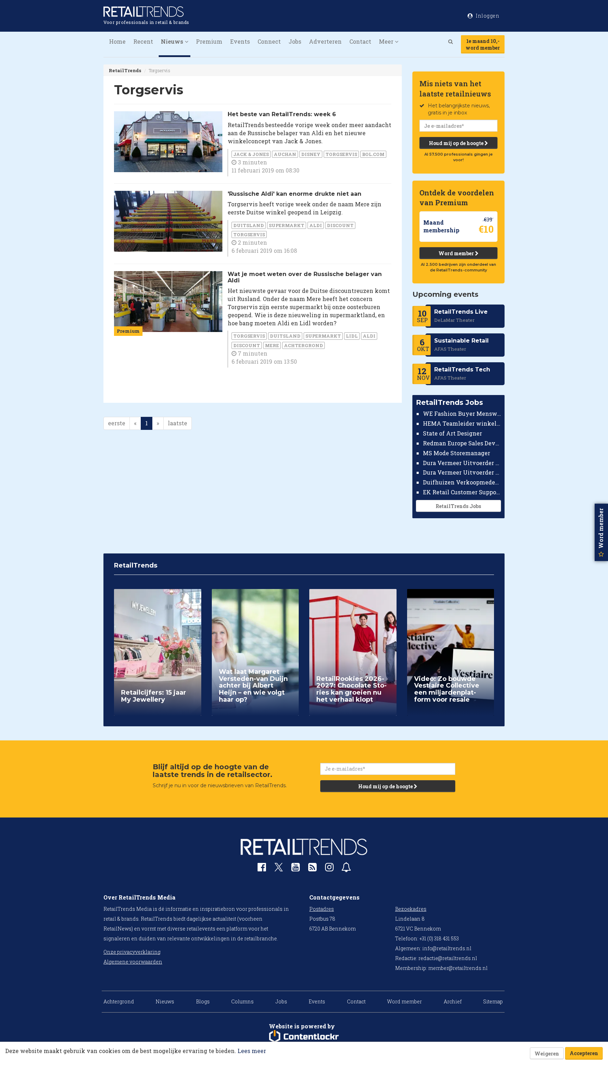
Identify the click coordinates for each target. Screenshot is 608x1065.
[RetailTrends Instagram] (329, 868)
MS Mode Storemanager (456, 453)
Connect (269, 41)
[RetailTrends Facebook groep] (261, 868)
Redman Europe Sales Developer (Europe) (462, 443)
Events (240, 41)
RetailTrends (125, 70)
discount (340, 225)
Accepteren (584, 1053)
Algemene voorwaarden (132, 961)
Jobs (295, 41)
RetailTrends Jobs (458, 506)
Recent (143, 41)
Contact (360, 41)
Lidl (352, 336)
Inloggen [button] (487, 15)
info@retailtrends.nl (446, 948)
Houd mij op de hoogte (456, 143)
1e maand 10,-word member (483, 44)
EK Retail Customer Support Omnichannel (462, 492)
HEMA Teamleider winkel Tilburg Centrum (462, 423)
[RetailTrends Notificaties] (346, 868)
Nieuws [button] (173, 41)
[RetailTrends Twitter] (278, 869)
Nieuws (165, 1001)
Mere (272, 345)
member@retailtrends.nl (458, 968)
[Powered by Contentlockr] (304, 1036)
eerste (116, 423)
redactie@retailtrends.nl (447, 958)
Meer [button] (387, 41)
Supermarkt (286, 225)
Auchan (285, 154)
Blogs (203, 1001)
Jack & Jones (251, 154)
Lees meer (252, 1050)
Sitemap (493, 1001)
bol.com (373, 154)
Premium (209, 41)
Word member (456, 253)
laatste (177, 423)
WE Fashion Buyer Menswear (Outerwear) (462, 413)
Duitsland (248, 225)
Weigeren (546, 1053)
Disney (311, 154)
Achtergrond (303, 345)
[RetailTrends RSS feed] (312, 868)
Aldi (315, 225)
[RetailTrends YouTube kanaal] (295, 868)
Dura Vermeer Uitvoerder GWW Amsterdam (462, 462)
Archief (453, 1001)
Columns (242, 1001)
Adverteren (325, 41)
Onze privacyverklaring (131, 951)
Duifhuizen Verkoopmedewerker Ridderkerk (462, 482)
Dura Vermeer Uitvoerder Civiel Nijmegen (462, 472)
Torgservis (341, 154)
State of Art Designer (452, 433)
